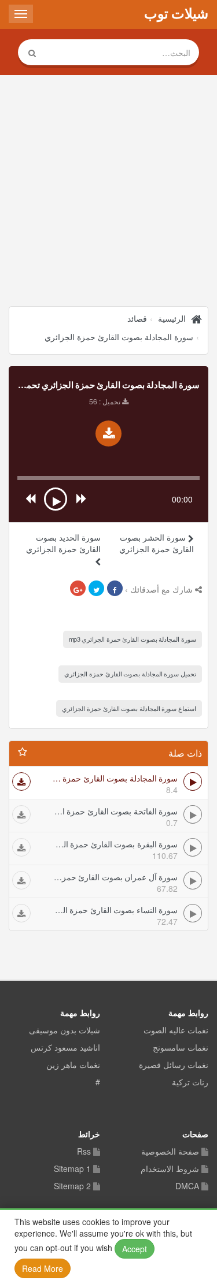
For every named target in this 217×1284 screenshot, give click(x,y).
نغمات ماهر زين (73, 1065)
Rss (84, 1151)
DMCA (187, 1186)
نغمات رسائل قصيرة (173, 1065)
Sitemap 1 (72, 1169)
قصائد (137, 318)
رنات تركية (190, 1082)
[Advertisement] (108, 192)
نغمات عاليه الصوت (176, 1030)
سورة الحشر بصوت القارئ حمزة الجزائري (156, 542)
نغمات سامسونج (180, 1047)
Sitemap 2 (72, 1186)
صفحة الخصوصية (170, 1151)
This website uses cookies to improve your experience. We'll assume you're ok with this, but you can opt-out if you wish (103, 1245)
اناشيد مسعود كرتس (65, 1047)
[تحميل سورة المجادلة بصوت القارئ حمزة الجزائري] (108, 433)
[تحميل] (21, 781)
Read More (42, 1268)
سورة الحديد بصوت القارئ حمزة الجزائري (63, 542)
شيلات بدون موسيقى (64, 1030)
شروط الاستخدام (170, 1169)
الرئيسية (172, 318)
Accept (134, 1249)
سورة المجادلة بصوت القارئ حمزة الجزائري (119, 337)
